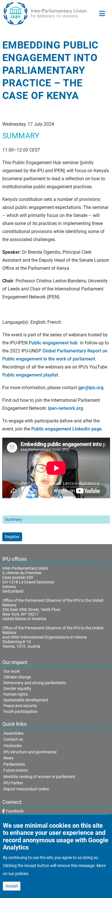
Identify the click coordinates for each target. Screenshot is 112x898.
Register (12, 536)
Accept (11, 886)
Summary (13, 519)
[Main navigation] (102, 13)
